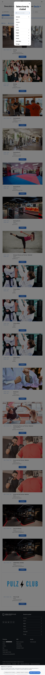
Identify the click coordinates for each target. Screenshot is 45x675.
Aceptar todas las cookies (35, 672)
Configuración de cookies (10, 672)
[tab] (22, 22)
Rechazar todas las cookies (22, 672)
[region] (22, 670)
